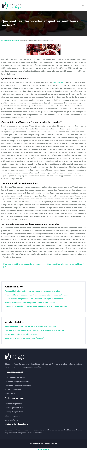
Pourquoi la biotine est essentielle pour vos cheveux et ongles (32, 291)
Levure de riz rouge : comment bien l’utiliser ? (24, 338)
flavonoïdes (58, 82)
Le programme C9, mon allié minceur (21, 334)
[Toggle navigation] (82, 5)
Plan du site (43, 449)
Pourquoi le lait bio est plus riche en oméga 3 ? (22, 265)
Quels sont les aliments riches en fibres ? (65, 264)
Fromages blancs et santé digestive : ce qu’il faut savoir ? (30, 302)
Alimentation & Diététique (11, 40)
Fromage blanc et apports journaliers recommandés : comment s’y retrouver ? (38, 295)
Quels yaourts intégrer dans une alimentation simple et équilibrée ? (34, 299)
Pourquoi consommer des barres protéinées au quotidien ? (30, 326)
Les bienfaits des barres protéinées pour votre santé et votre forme (34, 330)
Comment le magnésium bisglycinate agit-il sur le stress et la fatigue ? (36, 306)
